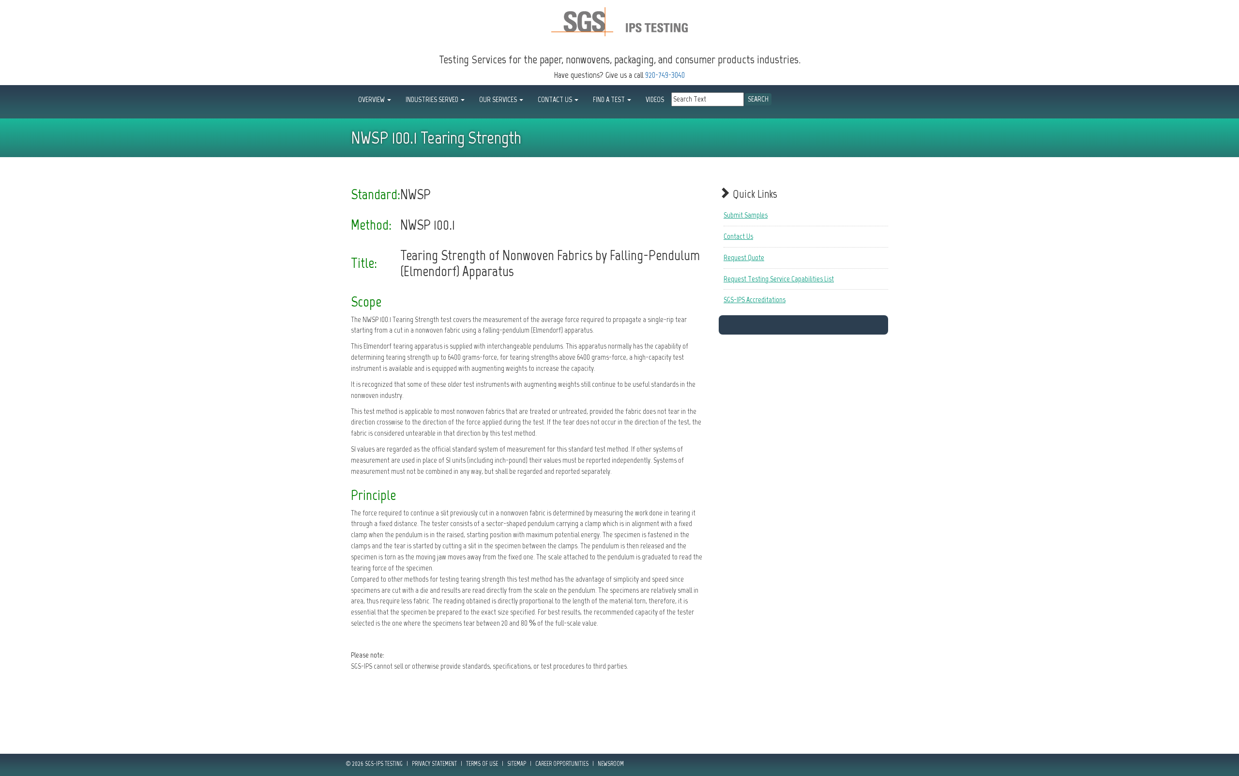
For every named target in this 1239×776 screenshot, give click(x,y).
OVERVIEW (372, 99)
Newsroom (611, 763)
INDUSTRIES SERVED (433, 99)
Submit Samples (746, 215)
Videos (655, 99)
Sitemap (516, 763)
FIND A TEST (609, 99)
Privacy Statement (434, 763)
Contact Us (738, 236)
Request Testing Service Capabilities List (779, 278)
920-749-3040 (665, 75)
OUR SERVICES (498, 99)
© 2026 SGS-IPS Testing (374, 763)
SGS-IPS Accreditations (755, 299)
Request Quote (744, 257)
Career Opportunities (562, 763)
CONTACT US (556, 99)
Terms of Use (482, 763)
